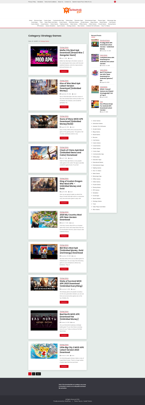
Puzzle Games (102, 24)
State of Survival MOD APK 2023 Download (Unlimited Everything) (71, 283)
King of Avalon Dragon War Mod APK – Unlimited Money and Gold (71, 185)
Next (38, 374)
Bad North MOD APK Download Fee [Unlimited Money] (70, 316)
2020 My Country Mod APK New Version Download (71, 217)
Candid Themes (87, 401)
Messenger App (111, 20)
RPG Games (40, 26)
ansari (70, 58)
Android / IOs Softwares (92, 26)
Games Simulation (50, 26)
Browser (95, 137)
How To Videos (105, 26)
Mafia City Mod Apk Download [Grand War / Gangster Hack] (72, 52)
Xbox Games (81, 26)
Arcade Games (85, 22)
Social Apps (34, 22)
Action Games (63, 22)
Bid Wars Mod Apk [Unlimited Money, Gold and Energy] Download (71, 250)
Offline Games (83, 24)
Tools (41, 22)
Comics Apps (47, 20)
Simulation (95, 193)
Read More (64, 71)
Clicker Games (54, 24)
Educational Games (105, 40)
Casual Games (44, 24)
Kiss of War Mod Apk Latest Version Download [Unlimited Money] (70, 87)
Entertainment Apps (90, 20)
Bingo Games (94, 22)
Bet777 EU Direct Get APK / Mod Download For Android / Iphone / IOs (106, 76)
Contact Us (68, 1)
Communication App (58, 20)
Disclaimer (40, 1)
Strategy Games (71, 26)
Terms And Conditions (50, 1)
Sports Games (61, 26)
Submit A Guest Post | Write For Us (81, 1)
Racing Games (112, 24)
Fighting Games (64, 24)
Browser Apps (38, 20)
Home (30, 20)
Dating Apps (69, 20)
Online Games (92, 24)
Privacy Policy (32, 1)
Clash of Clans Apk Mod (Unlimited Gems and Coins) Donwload (72, 152)
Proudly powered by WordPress (62, 401)
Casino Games (35, 24)
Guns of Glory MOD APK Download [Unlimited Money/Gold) (71, 121)
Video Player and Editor (50, 22)
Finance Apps (101, 20)
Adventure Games (74, 22)
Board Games (103, 22)
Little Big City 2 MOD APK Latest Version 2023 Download (72, 350)
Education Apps (79, 20)
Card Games (112, 22)
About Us (60, 1)
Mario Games (73, 24)
